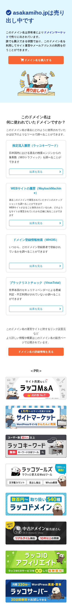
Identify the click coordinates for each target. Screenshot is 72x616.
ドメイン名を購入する (38, 60)
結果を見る (36, 171)
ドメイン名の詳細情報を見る (36, 351)
